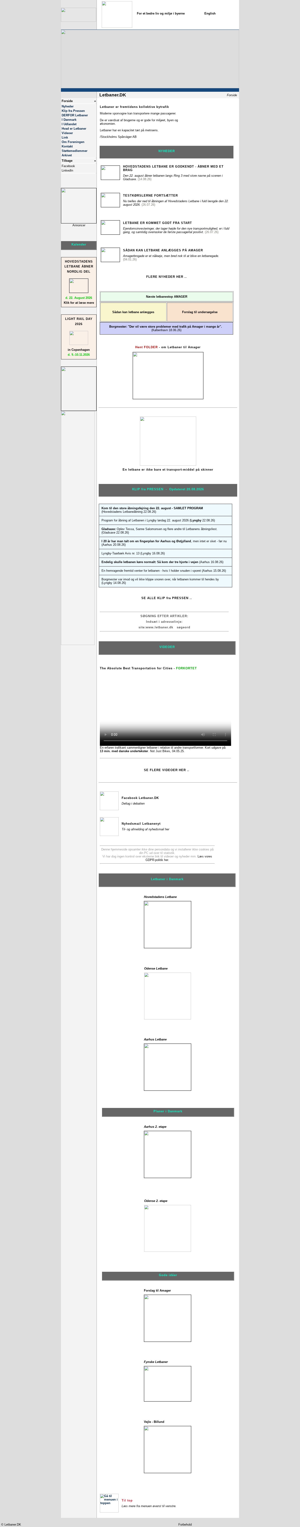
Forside (67, 101)
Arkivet (67, 155)
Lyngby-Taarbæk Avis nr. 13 (120, 553)
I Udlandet (69, 124)
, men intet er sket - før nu (164, 541)
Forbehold (185, 1524)
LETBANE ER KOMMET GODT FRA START (157, 223)
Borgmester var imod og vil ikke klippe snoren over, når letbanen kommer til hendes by (160, 579)
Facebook (68, 166)
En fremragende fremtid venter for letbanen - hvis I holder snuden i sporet (151, 570)
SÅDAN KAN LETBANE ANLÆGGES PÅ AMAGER (163, 250)
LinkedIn (67, 170)
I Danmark (69, 119)
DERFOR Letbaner (75, 115)
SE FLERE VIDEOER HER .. (166, 770)
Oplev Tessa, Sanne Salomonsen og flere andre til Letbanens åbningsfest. (159, 529)
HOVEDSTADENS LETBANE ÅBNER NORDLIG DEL (78, 266)
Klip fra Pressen (73, 111)
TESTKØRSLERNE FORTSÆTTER (150, 195)
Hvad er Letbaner (74, 128)
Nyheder (68, 106)
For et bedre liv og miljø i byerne (161, 13)
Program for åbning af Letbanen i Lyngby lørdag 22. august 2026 (145, 520)
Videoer (67, 133)
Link (65, 137)
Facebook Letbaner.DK (140, 798)
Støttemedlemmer (74, 151)
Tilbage (67, 160)
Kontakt (67, 146)
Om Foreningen (73, 142)
